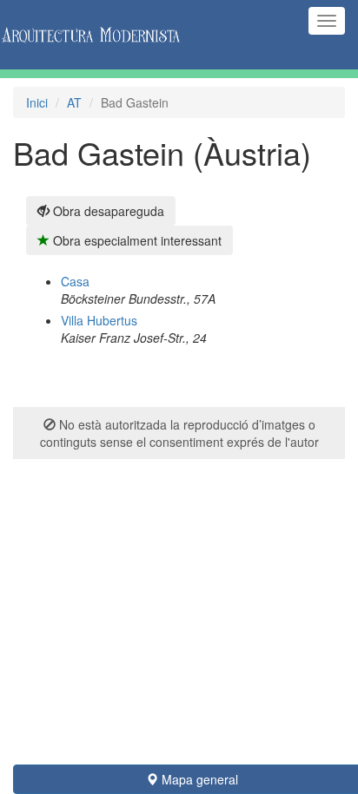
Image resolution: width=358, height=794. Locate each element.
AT (74, 102)
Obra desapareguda (107, 211)
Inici (37, 102)
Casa (75, 281)
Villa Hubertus (99, 320)
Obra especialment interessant (136, 240)
